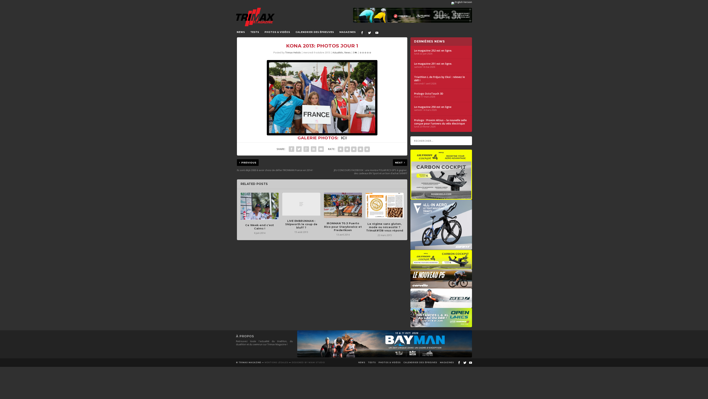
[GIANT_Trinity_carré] (441, 248)
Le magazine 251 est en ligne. (433, 63)
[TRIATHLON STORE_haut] (412, 15)
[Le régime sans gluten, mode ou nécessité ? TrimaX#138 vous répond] (385, 206)
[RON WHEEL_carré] (441, 198)
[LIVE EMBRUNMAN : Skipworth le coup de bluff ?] (301, 204)
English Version (463, 2)
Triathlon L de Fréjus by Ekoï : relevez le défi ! (439, 78)
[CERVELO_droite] (441, 286)
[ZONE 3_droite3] (441, 306)
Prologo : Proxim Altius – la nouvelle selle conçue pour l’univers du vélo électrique (440, 122)
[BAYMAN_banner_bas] (384, 356)
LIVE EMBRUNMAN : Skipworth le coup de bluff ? (301, 224)
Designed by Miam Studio (308, 362)
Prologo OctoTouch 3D (428, 93)
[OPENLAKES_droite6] (441, 325)
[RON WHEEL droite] (441, 267)
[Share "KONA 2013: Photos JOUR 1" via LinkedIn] (313, 149)
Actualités (337, 52)
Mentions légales (276, 362)
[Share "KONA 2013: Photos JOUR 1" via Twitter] (299, 149)
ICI (344, 137)
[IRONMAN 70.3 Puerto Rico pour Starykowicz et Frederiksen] (343, 205)
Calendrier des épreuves (315, 32)
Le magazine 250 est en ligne (432, 107)
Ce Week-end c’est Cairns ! (259, 227)
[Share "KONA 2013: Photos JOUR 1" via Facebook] (291, 149)
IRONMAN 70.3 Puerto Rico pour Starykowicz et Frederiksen (343, 227)
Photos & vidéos (277, 32)
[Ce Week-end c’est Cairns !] (260, 206)
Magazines (347, 32)
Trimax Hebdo (293, 52)
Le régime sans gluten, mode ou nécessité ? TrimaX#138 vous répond (384, 227)
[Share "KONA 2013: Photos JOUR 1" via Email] (321, 149)
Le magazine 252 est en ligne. (433, 50)
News (241, 32)
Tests (254, 32)
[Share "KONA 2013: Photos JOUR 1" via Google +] (306, 149)
